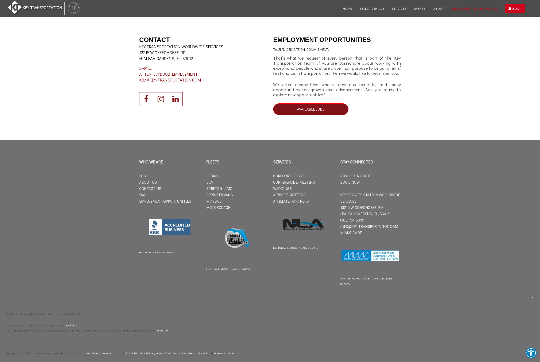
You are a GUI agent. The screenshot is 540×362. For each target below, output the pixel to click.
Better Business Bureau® (157, 252)
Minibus (214, 201)
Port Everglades (152, 353)
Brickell (202, 353)
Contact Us (150, 188)
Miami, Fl (162, 330)
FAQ (142, 194)
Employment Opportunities (165, 201)
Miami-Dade (351, 232)
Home (144, 175)
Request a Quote (356, 175)
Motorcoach (218, 207)
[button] (531, 353)
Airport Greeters (289, 194)
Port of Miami (134, 353)
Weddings (282, 188)
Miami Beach (172, 353)
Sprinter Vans (219, 194)
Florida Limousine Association (228, 268)
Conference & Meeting (294, 182)
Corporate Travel (289, 175)
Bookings (71, 325)
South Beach (189, 353)
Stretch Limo (219, 188)
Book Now (350, 182)
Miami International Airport (100, 353)
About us (148, 182)
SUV (209, 182)
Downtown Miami (224, 353)
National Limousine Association (296, 247)
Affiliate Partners (291, 201)
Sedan (212, 175)
